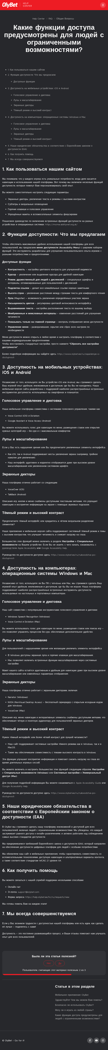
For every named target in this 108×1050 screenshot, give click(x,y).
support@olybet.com (28, 892)
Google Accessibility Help (54, 548)
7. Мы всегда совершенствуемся (25, 159)
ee (46, 897)
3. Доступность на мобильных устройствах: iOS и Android (38, 88)
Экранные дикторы (24, 105)
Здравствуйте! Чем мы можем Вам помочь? (78, 1000)
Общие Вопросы (65, 18)
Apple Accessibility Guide (88, 783)
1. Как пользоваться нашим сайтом (26, 69)
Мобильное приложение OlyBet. (72, 995)
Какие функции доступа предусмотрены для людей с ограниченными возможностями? (78, 1017)
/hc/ (49, 897)
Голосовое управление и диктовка (32, 95)
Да (59, 963)
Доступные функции (24, 81)
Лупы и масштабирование (27, 100)
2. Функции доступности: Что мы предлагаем (32, 74)
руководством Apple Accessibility (19, 548)
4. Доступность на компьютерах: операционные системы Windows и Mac (47, 117)
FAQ (50, 18)
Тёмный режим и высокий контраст (32, 110)
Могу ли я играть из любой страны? (74, 1010)
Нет (49, 963)
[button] (103, 5)
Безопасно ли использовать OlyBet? (74, 1005)
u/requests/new (61, 897)
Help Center (38, 18)
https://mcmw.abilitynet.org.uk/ (61, 224)
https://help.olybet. (35, 897)
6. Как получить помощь (20, 154)
